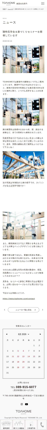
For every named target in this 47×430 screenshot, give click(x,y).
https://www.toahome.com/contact (19, 299)
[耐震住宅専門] (8, 3)
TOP (4, 9)
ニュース (10, 9)
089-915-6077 (26, 387)
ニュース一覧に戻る (23, 310)
